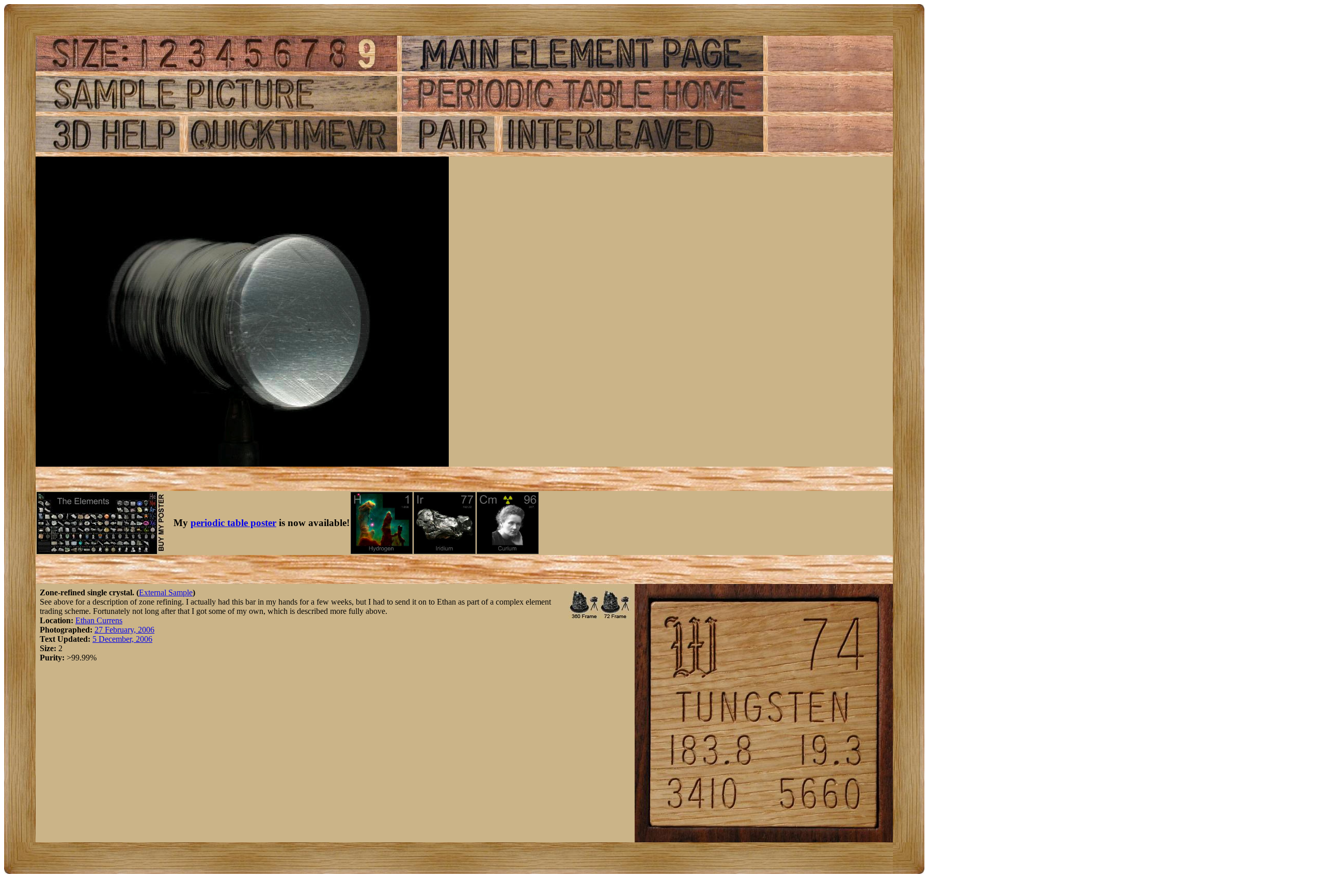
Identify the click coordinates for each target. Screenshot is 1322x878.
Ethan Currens (98, 620)
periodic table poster (233, 522)
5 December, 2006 (122, 639)
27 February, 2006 (124, 629)
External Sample (166, 592)
